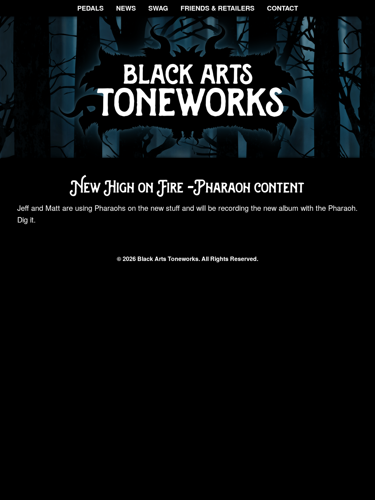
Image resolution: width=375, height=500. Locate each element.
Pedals (90, 8)
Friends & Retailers (218, 8)
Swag (158, 8)
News (126, 8)
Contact (282, 8)
